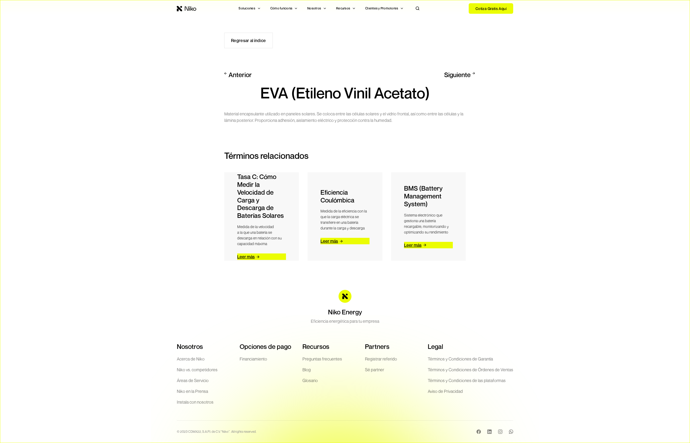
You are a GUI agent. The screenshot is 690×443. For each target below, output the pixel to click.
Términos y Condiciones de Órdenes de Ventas (470, 369)
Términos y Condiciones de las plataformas (467, 380)
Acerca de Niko (191, 359)
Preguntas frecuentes (322, 359)
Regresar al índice (248, 40)
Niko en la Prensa (192, 391)
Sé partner (374, 369)
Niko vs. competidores (197, 369)
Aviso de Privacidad (445, 391)
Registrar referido (381, 359)
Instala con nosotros (195, 402)
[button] (249, 8)
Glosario (310, 380)
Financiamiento (253, 359)
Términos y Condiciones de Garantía (460, 359)
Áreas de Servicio (193, 380)
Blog (306, 369)
